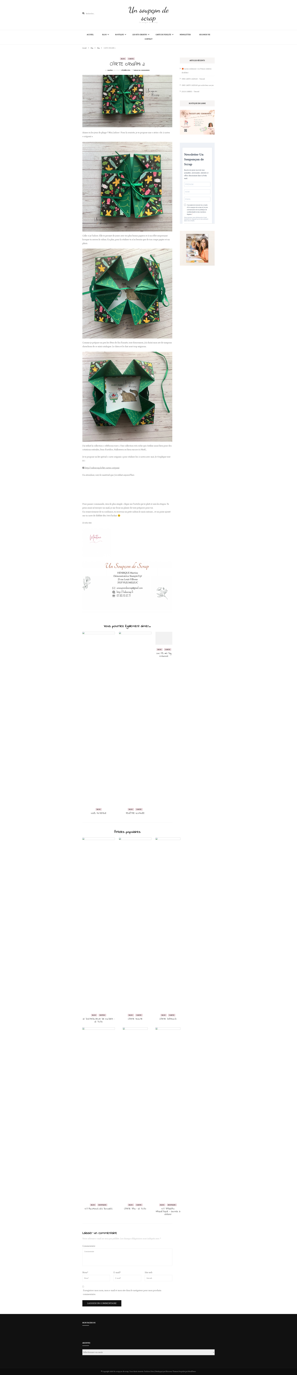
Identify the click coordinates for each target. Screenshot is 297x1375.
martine (110, 70)
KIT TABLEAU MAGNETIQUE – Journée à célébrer (168, 1211)
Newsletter (185, 35)
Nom (85, 1272)
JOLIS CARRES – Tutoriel (190, 92)
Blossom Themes (172, 1371)
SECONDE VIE (204, 35)
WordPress (192, 1371)
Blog (104, 35)
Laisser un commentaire (142, 70)
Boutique (102, 1205)
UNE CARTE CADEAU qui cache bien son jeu (198, 85)
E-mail (117, 1272)
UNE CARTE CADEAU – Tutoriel (193, 79)
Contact (148, 39)
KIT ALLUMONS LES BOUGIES (98, 1209)
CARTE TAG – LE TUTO (135, 1209)
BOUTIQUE (119, 35)
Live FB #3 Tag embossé (164, 655)
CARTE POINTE (135, 1019)
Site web (148, 1272)
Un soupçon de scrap (149, 13)
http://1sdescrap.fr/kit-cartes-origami (102, 467)
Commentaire (88, 1246)
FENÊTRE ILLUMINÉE (135, 813)
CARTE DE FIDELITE (163, 35)
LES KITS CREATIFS (139, 35)
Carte (131, 59)
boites (102, 1015)
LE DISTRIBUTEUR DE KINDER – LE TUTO (98, 1020)
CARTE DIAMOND (168, 1019)
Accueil (90, 35)
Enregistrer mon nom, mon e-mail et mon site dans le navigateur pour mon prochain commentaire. (122, 1292)
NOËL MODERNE (98, 813)
